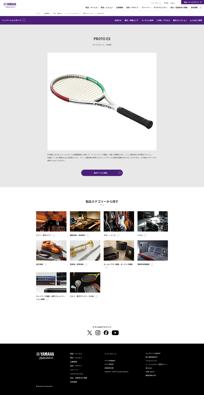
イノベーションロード (72, 13)
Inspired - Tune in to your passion (116, 371)
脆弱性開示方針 (151, 375)
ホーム (38, 13)
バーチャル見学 (147, 20)
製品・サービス (76, 353)
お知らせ (118, 20)
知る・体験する (57, 13)
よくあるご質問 (196, 20)
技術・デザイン (76, 365)
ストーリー (74, 369)
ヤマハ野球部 (109, 364)
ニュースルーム (156, 3)
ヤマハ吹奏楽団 (110, 361)
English (172, 3)
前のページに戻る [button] (101, 173)
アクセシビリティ (151, 361)
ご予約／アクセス (163, 20)
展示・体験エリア (131, 20)
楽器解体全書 (109, 368)
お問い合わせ (150, 372)
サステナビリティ (77, 373)
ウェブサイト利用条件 (153, 353)
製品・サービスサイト (191, 2)
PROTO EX (101, 13)
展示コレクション (88, 13)
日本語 (166, 3)
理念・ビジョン (76, 357)
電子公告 (149, 368)
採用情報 (194, 7)
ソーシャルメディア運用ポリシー (157, 364)
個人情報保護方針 (152, 357)
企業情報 (46, 13)
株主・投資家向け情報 (78, 378)
